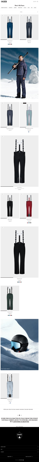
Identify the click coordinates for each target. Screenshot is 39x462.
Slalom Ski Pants (10, 219)
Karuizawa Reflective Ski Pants (29, 128)
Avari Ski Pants (29, 40)
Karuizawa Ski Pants (9, 40)
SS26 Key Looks (6, 409)
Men (12, 409)
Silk (31, 7)
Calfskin (15, 7)
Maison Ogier (31, 409)
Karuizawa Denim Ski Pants (9, 128)
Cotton (25, 7)
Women (10, 409)
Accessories (17, 409)
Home (17, 426)
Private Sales (26, 409)
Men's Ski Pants (21, 426)
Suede (35, 7)
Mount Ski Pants (19, 187)
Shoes (14, 409)
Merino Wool (20, 7)
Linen (28, 7)
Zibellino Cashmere (4, 7)
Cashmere (10, 7)
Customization (22, 409)
